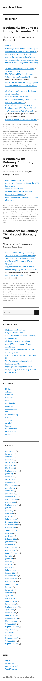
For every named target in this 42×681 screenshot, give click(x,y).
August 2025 (10, 451)
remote (15, 216)
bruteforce (27, 127)
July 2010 (9, 587)
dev (4, 209)
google (5, 212)
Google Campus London (15, 194)
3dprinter (6, 127)
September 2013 (11, 505)
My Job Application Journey (16, 330)
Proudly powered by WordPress (25, 677)
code (24, 207)
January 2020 (10, 462)
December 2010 (11, 576)
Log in (7, 660)
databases (9, 392)
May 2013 (9, 513)
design (21, 131)
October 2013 (10, 502)
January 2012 (10, 542)
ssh (10, 218)
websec (21, 150)
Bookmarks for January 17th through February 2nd (20, 234)
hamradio (9, 395)
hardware (20, 135)
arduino (12, 127)
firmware (22, 133)
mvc (19, 214)
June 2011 (9, 559)
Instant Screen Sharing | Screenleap (19, 253)
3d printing (34, 124)
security (24, 146)
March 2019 (10, 465)
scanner (6, 146)
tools (33, 148)
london (5, 214)
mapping (22, 137)
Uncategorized (22, 124)
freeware (32, 133)
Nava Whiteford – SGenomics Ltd (18, 97)
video (11, 150)
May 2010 (9, 593)
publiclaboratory (17, 144)
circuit (21, 129)
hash (25, 135)
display (26, 131)
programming (19, 141)
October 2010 (10, 581)
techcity (26, 218)
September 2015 (11, 471)
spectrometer (13, 148)
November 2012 (11, 525)
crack (13, 131)
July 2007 (9, 632)
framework (26, 209)
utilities (5, 150)
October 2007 (10, 624)
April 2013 (9, 516)
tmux (10, 220)
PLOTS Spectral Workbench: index (19, 74)
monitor (35, 137)
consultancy (7, 131)
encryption (14, 133)
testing (5, 220)
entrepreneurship (17, 209)
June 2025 (9, 454)
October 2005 (10, 641)
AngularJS (28, 205)
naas (9, 139)
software (6, 148)
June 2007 (9, 635)
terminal (32, 218)
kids (11, 292)
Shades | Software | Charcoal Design (19, 68)
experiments (7, 290)
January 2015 (10, 479)
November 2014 (11, 485)
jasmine (33, 290)
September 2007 (12, 627)
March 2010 (10, 598)
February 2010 (11, 601)
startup (14, 218)
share (5, 298)
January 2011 (10, 573)
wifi (26, 150)
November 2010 (11, 579)
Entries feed (10, 663)
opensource (22, 139)
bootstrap (30, 283)
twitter (5, 300)
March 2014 (10, 491)
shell (31, 216)
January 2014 (10, 494)
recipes (11, 294)
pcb (4, 141)
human (19, 212)
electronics (6, 133)
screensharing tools (28, 296)
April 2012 (9, 536)
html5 (14, 212)
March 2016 (10, 468)
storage (28, 148)
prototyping (7, 144)
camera (5, 285)
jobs (7, 400)
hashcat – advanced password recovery (21, 119)
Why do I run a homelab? (15, 333)
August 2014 (10, 488)
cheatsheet (15, 129)
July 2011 (8, 556)
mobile (11, 214)
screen (19, 146)
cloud (26, 129)
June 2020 (9, 460)
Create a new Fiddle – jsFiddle (17, 180)
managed (15, 137)
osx (27, 139)
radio (7, 412)
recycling (33, 144)
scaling (8, 417)
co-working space (16, 207)
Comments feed (11, 666)
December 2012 (11, 522)
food (13, 290)
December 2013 (11, 496)
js (30, 212)
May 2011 (9, 562)
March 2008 (10, 613)
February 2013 (11, 519)
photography (28, 292)
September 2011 (11, 553)
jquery (5, 137)
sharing (10, 298)
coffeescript (20, 285)
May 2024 (9, 457)
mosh (16, 214)
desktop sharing (17, 287)
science (21, 216)
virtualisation (10, 432)
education (29, 287)
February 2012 (11, 539)
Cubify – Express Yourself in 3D (17, 77)
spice (21, 148)
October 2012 (10, 528)
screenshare (7, 296)
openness (9, 406)
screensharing (16, 296)
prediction (33, 214)
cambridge (7, 129)
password (32, 139)
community (32, 129)
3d (29, 124)
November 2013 (11, 499)
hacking (13, 135)
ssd (24, 148)
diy (30, 131)
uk (36, 148)
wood (35, 150)
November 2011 (11, 547)
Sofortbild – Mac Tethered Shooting (20, 255)
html (29, 135)
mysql (5, 139)
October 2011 (10, 550)
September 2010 (11, 584)
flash (27, 133)
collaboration (31, 207)
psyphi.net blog (13, 7)
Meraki (8, 46)
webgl (5, 222)
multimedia (10, 403)
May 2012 (9, 533)
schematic (12, 146)
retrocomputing (11, 415)
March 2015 (10, 477)
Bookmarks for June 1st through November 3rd (20, 29)
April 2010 (9, 596)
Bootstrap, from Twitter (15, 275)
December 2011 (11, 545)
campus (35, 205)
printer (12, 141)
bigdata (8, 389)
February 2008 (11, 615)
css (17, 131)
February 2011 (10, 570)
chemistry (6, 207)
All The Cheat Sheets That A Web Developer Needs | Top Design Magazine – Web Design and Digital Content (21, 108)
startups (20, 218)
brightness (19, 127)
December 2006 (11, 638)
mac (9, 137)
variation (19, 220)
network (14, 139)
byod (33, 127)
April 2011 (9, 564)
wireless (30, 150)
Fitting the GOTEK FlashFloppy (18, 341)
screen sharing (30, 294)
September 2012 (11, 530)
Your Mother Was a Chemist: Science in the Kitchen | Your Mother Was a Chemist (21, 261)
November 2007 (11, 621)
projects (6, 294)
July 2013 (8, 508)
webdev (15, 150)
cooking (6, 287)
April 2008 (9, 610)
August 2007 (10, 630)
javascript (34, 135)
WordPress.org (11, 669)
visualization (27, 220)
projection (28, 141)
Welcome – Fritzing (13, 71)
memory (29, 137)
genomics (6, 135)
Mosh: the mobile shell (14, 189)
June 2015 (9, 474)
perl (7, 141)
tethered (28, 298)
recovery (26, 144)
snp (34, 216)
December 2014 (11, 482)
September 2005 (12, 644)
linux (33, 212)
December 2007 (11, 618)
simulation (31, 146)
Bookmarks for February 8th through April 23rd (19, 162)
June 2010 (9, 590)
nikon (19, 292)
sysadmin (9, 423)
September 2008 (12, 607)
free (25, 290)
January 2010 (10, 604)
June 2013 (9, 511)
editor (8, 209)
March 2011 (9, 567)
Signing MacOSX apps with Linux (18, 367)
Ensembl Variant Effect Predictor (18, 192)
